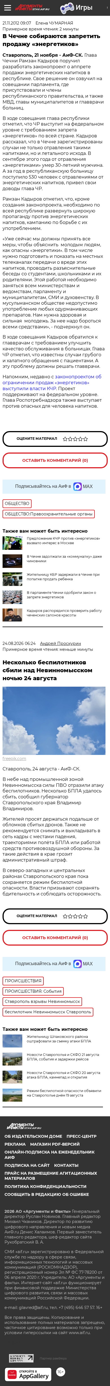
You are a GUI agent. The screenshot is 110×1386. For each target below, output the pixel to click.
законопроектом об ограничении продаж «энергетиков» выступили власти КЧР (52, 382)
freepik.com (14, 758)
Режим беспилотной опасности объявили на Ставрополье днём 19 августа (64, 1093)
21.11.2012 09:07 (17, 23)
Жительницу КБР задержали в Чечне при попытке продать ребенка (63, 576)
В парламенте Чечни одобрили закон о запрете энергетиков (61, 594)
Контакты (66, 1165)
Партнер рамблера (53, 1358)
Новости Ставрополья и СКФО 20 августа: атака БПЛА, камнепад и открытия (64, 1075)
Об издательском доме (33, 1136)
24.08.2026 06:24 (19, 643)
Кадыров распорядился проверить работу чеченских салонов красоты (64, 613)
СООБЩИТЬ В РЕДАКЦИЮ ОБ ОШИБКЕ (47, 1194)
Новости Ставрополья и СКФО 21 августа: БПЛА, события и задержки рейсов (63, 1057)
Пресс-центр (81, 1136)
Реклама (15, 1144)
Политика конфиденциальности (46, 1186)
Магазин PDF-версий (55, 1144)
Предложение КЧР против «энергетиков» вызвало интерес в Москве (63, 540)
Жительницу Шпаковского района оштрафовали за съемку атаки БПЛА (59, 1038)
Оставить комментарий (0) (55, 460)
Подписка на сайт (27, 1165)
